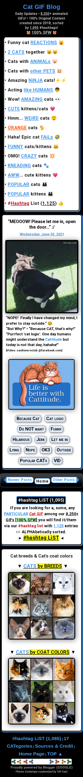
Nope (30, 450)
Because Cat (28, 418)
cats (23, 127)
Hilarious (21, 439)
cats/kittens (30, 146)
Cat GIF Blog (41, 6)
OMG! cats (28, 156)
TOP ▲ (55, 754)
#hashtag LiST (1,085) (36, 738)
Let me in (59, 439)
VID (57, 460)
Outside (64, 450)
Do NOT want (31, 429)
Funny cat (32, 42)
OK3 (46, 450)
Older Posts (64, 480)
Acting (30, 90)
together (26, 52)
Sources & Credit (54, 746)
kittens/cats (28, 108)
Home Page (31, 754)
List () (32, 203)
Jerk (40, 439)
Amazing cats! (31, 80)
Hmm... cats (29, 118)
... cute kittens (29, 175)
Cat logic (55, 418)
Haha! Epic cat (30, 137)
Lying (14, 450)
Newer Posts (20, 480)
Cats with (29, 61)
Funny (56, 429)
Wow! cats (31, 99)
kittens (27, 194)
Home (42, 481)
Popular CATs (33, 460)
